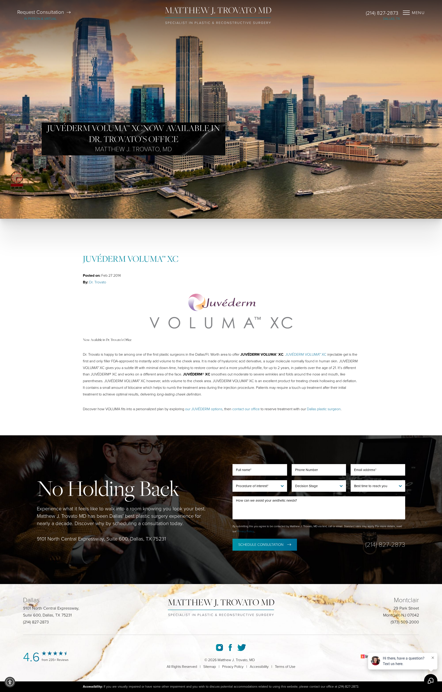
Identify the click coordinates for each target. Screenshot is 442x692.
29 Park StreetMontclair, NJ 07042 (401, 612)
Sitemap (209, 666)
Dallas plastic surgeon (324, 409)
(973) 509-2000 (405, 622)
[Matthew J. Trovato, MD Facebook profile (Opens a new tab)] (230, 647)
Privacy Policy (245, 531)
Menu (418, 12)
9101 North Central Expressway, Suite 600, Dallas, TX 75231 (101, 539)
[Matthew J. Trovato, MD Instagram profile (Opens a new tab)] (219, 647)
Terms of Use (285, 666)
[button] (10, 682)
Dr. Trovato (97, 282)
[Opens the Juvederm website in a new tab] (221, 311)
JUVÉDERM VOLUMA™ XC (305, 354)
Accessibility (259, 666)
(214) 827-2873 (382, 13)
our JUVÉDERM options (203, 409)
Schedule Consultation (260, 544)
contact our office (246, 409)
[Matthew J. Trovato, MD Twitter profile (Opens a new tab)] (241, 647)
